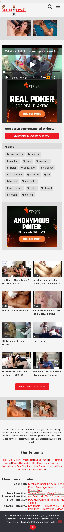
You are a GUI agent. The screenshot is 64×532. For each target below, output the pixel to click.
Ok (32, 527)
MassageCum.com (46, 487)
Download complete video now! (33, 136)
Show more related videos (32, 386)
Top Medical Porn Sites (37, 466)
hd (48, 174)
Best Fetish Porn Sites (34, 469)
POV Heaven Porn (38, 499)
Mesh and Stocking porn (42, 484)
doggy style (29, 167)
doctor (12, 167)
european (48, 167)
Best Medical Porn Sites (43, 463)
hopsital (13, 181)
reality (33, 188)
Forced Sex (7, 460)
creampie (44, 161)
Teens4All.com (36, 493)
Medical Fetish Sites (21, 463)
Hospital (34, 154)
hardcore (34, 174)
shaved (48, 188)
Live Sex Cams (41, 460)
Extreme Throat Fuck (23, 460)
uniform (29, 194)
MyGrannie (34, 505)
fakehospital (15, 174)
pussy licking (15, 188)
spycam (13, 194)
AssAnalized (35, 496)
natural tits (30, 181)
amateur (13, 161)
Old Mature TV (51, 505)
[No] (60, 521)
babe (28, 161)
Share (10, 146)
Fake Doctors (16, 154)
